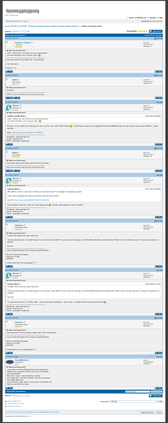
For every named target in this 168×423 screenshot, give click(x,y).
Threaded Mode (149, 35)
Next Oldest (11, 391)
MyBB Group (27, 416)
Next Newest (20, 391)
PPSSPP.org (17, 412)
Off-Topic (75, 26)
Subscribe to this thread (14, 406)
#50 (161, 175)
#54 (161, 357)
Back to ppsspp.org (11, 15)
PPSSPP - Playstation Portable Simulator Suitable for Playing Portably (46, 26)
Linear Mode (158, 35)
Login (19, 21)
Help (161, 18)
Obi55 (14, 80)
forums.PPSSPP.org (12, 26)
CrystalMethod (21, 360)
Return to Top (25, 412)
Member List (141, 18)
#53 (161, 318)
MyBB (13, 416)
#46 (161, 38)
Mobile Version (45, 412)
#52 (161, 270)
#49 (161, 148)
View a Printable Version (14, 401)
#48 (161, 102)
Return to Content (35, 412)
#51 (161, 221)
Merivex (16, 106)
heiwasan (19, 225)
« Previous (15, 31)
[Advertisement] (81, 8)
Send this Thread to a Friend (16, 403)
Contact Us (9, 412)
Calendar (153, 18)
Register (25, 21)
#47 (161, 75)
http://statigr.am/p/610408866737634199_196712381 (32, 200)
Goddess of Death (23, 43)
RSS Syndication (54, 412)
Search (131, 18)
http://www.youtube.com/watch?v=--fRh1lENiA (28, 132)
